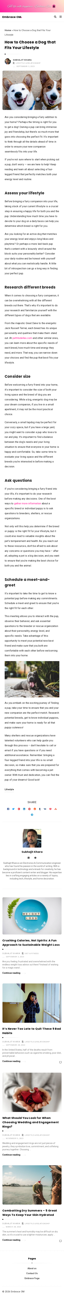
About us (32, 1268)
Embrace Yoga (32, 1278)
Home (8, 30)
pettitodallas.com (22, 338)
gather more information (27, 503)
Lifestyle (9, 789)
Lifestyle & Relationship (28, 63)
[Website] (35, 858)
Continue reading (11, 973)
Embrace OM (11, 17)
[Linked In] (28, 858)
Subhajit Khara (22, 60)
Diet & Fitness (32, 953)
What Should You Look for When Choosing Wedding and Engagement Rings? (30, 1122)
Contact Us (32, 1273)
